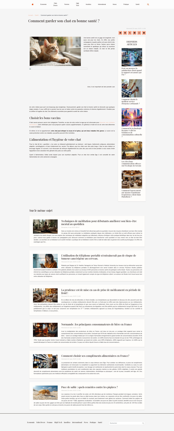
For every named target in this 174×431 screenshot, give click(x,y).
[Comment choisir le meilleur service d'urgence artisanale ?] (132, 88)
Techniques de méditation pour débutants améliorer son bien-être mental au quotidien (99, 222)
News (115, 4)
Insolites (88, 4)
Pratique (126, 4)
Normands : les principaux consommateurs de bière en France (96, 324)
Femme (66, 4)
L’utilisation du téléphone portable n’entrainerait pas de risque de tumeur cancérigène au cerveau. (98, 257)
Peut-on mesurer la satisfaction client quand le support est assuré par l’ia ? (132, 71)
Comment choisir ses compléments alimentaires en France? (95, 355)
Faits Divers (55, 4)
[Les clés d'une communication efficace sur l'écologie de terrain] (132, 150)
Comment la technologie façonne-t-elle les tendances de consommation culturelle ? (132, 132)
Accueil (30, 15)
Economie (43, 4)
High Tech (77, 4)
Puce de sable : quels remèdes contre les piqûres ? (89, 387)
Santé (137, 4)
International (102, 4)
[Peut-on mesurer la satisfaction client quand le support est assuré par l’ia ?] (132, 57)
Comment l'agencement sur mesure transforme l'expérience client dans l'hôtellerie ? (131, 193)
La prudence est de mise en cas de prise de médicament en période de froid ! (101, 291)
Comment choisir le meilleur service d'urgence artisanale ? (131, 101)
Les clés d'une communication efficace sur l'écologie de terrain (131, 163)
